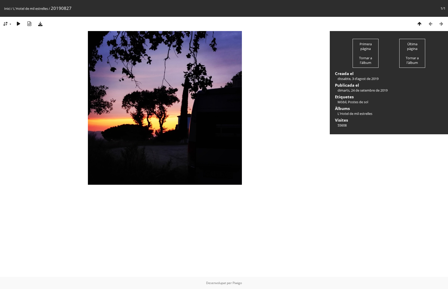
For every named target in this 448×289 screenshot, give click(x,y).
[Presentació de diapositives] (18, 24)
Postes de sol (358, 102)
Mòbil (342, 102)
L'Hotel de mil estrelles (30, 8)
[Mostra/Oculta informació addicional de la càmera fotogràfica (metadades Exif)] (29, 24)
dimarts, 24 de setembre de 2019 (363, 90)
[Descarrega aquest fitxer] (40, 24)
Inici (7, 8)
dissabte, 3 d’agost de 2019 (358, 78)
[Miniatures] (419, 24)
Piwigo (237, 283)
